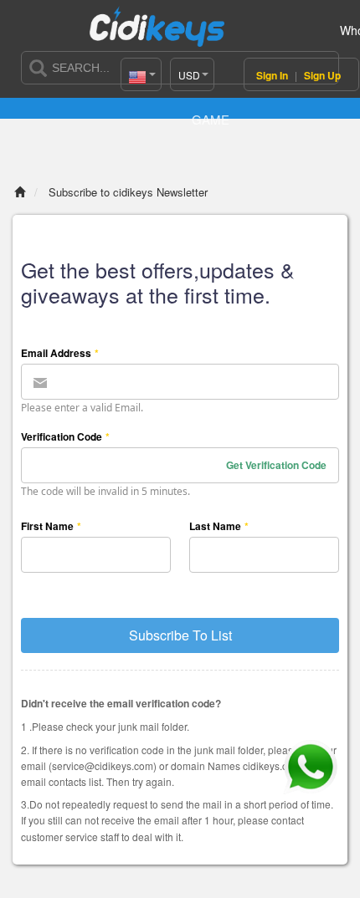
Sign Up (322, 75)
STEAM (97, 90)
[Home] (19, 191)
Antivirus (267, 90)
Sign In (273, 75)
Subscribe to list (180, 635)
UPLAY (154, 90)
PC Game (210, 105)
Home (41, 90)
